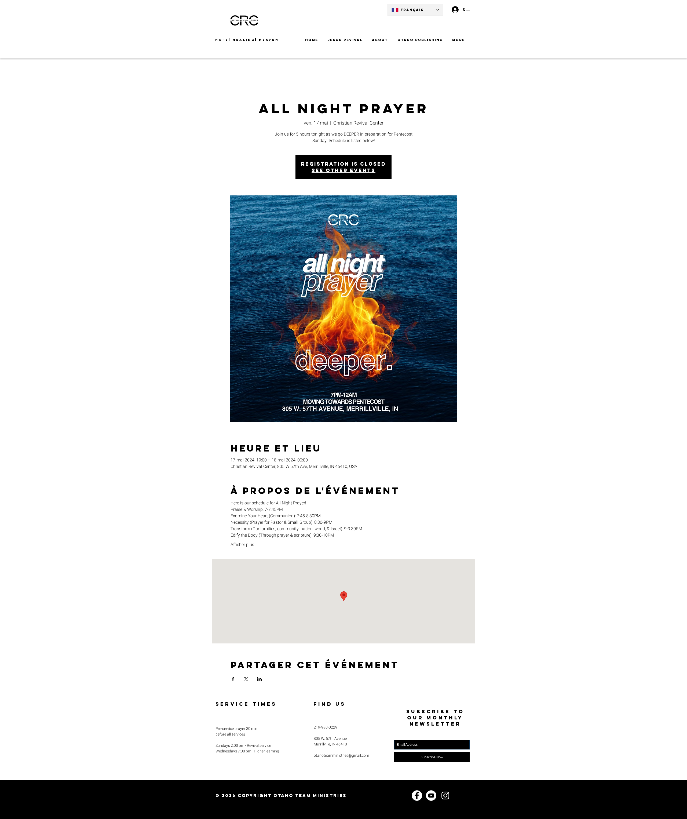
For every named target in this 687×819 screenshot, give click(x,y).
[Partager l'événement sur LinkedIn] (259, 679)
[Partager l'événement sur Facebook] (233, 679)
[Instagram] (445, 795)
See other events (343, 170)
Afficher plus (242, 545)
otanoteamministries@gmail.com (341, 755)
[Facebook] (417, 795)
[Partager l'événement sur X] (246, 679)
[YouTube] (431, 795)
